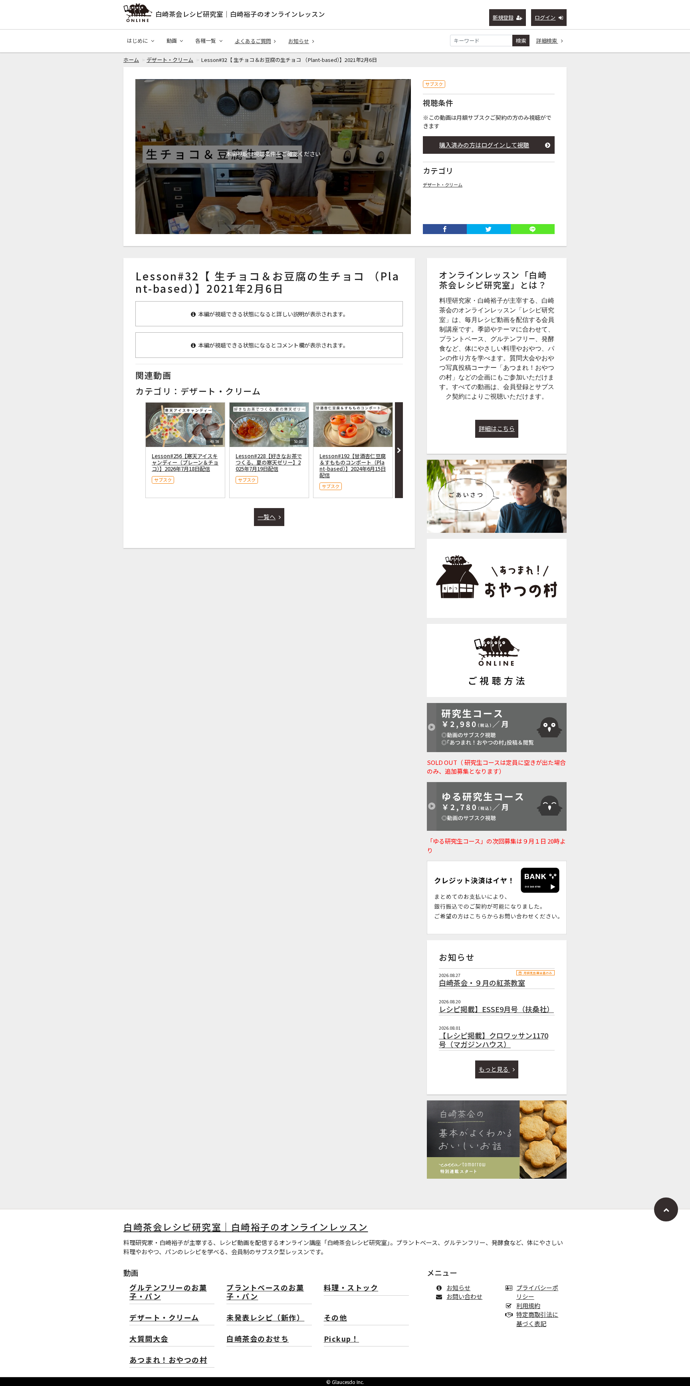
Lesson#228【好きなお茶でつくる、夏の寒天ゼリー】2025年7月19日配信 (269, 462)
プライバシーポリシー (537, 1292)
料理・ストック (351, 1288)
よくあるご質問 (253, 41)
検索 (521, 40)
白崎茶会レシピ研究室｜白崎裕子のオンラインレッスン (240, 14)
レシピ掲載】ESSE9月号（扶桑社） (496, 1009)
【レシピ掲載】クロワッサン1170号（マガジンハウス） (493, 1039)
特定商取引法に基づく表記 (537, 1319)
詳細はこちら (497, 428)
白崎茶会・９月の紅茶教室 (482, 982)
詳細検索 (547, 40)
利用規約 (528, 1305)
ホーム (131, 60)
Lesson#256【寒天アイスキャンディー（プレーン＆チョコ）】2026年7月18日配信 (185, 462)
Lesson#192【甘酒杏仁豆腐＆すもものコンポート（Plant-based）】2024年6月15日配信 (352, 465)
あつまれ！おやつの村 (168, 1360)
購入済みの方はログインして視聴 (484, 145)
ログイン (545, 17)
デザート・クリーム (170, 60)
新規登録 (503, 17)
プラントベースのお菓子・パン (265, 1292)
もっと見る (494, 1069)
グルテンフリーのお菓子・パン (168, 1292)
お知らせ (298, 41)
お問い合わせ (464, 1296)
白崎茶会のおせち (257, 1339)
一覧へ (267, 516)
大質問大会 (149, 1339)
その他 (335, 1317)
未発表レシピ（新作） (265, 1317)
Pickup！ (341, 1339)
